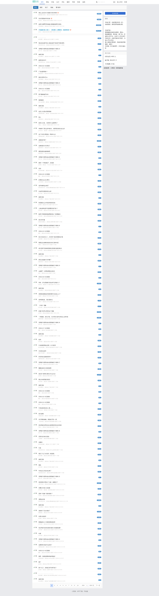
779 (99, 300)
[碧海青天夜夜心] (36, 221)
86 (100, 392)
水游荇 (40, 296)
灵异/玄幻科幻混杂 (44, 436)
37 (100, 323)
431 (99, 466)
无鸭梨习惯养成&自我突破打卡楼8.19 (49, 265)
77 (100, 175)
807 (99, 101)
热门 (46, 7)
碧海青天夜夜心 (42, 221)
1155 (99, 517)
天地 (52, 2)
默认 (35, 7)
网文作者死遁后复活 (44, 379)
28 (100, 386)
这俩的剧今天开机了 (44, 145)
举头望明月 (41, 56)
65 (100, 397)
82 (100, 232)
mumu (49, 56)
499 (99, 414)
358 (99, 420)
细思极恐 (41, 100)
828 (99, 346)
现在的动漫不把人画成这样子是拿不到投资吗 (51, 43)
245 (99, 563)
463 (99, 574)
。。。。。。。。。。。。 (46, 573)
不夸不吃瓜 (48, 296)
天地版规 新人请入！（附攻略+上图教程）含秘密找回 (54, 30)
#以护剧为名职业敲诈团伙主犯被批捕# (50, 527)
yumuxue (40, 130)
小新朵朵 (48, 518)
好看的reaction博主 (44, 180)
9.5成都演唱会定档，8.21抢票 (47, 345)
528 (99, 295)
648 (99, 129)
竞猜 (78, 2)
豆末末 (49, 79)
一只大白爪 (48, 164)
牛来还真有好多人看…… (46, 408)
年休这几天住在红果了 (45, 470)
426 (99, 203)
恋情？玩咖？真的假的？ (46, 493)
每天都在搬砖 (41, 170)
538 (99, 546)
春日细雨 (40, 39)
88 (100, 329)
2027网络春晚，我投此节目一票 (48, 419)
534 (99, 489)
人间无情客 (41, 181)
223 (99, 426)
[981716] (36, 49)
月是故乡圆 (41, 415)
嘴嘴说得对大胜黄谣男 (45, 368)
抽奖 (83, 2)
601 (99, 437)
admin (40, 31)
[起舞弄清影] (36, 318)
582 (99, 169)
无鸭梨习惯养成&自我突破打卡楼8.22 (49, 83)
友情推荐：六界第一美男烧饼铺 (113, 68)
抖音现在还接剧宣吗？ (45, 356)
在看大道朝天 (42, 516)
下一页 (98, 585)
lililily (47, 204)
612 (99, 118)
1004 (99, 141)
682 (99, 78)
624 (99, 112)
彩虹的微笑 (41, 79)
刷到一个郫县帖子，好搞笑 (46, 162)
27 (100, 198)
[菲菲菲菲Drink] (36, 44)
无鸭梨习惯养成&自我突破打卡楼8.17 (49, 362)
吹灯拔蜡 (41, 413)
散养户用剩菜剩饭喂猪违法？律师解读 (49, 214)
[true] (96, 2)
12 (100, 49)
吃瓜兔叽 (52, 353)
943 (99, 272)
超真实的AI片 (42, 60)
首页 (42, 2)
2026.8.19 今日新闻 (44, 231)
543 (99, 221)
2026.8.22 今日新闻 (44, 66)
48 (100, 506)
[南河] (36, 272)
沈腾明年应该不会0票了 (45, 545)
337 (99, 557)
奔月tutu (49, 524)
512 (99, 72)
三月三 (50, 444)
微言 (48, 50)
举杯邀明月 (52, 14)
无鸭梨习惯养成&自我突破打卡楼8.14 (49, 539)
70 (100, 403)
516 (99, 454)
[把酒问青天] (36, 72)
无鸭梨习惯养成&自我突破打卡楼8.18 (49, 322)
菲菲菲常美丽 (50, 307)
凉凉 (40, 168)
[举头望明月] (36, 55)
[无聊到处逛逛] (36, 112)
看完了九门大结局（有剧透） (47, 453)
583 (99, 209)
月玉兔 (51, 62)
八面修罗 (49, 381)
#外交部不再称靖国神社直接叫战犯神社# (50, 248)
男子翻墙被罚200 (43, 94)
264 (99, 124)
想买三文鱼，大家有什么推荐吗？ (48, 123)
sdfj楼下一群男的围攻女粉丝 (47, 271)
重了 (40, 562)
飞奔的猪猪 (47, 330)
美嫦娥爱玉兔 (50, 250)
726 (99, 352)
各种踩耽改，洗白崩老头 (46, 299)
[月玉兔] (36, 494)
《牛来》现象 (42, 305)
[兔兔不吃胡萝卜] (36, 352)
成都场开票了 (42, 140)
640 (99, 192)
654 (99, 357)
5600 (99, 19)
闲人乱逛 (50, 147)
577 (99, 306)
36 (100, 158)
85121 (99, 31)
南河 (39, 273)
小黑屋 (74, 591)
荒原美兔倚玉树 (42, 472)
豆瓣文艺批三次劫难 (44, 488)
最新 (41, 7)
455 (99, 61)
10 (78, 585)
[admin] (36, 31)
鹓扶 (39, 67)
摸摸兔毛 (50, 153)
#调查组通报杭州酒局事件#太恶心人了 (50, 294)
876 (99, 260)
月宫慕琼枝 (41, 26)
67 (100, 278)
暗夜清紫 (49, 438)
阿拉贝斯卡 (50, 181)
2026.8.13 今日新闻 (44, 550)
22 (100, 289)
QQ (114, 2)
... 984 (82, 585)
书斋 (73, 2)
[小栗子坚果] (36, 483)
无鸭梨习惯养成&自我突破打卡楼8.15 (49, 476)
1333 (99, 283)
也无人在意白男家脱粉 (45, 111)
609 (99, 494)
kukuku (40, 20)
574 (99, 409)
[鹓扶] (36, 67)
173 (99, 44)
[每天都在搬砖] (36, 169)
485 (99, 152)
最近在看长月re (43, 77)
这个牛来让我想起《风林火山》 (48, 134)
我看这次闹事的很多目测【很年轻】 (49, 242)
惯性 (40, 465)
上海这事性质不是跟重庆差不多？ (48, 208)
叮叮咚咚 (49, 467)
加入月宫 (119, 2)
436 (99, 95)
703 (99, 181)
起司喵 (40, 164)
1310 (99, 312)
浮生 (63, 2)
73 (100, 89)
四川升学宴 (42, 220)
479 (99, 249)
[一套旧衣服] (36, 420)
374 (99, 238)
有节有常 (50, 26)
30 (100, 84)
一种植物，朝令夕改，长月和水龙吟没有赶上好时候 (53, 316)
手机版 (86, 591)
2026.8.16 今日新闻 (44, 391)
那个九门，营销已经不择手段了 (48, 567)
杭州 (40, 339)
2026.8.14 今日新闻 (44, 402)
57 (100, 477)
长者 (40, 533)
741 (99, 163)
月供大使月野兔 (50, 575)
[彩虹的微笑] (36, 78)
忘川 (57, 2)
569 (99, 528)
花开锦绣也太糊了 (44, 185)
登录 (125, 2)
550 (99, 340)
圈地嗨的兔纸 (53, 187)
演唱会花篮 (42, 499)
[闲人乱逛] (36, 192)
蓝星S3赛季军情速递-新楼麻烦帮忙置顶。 (50, 24)
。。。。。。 (42, 37)
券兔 (47, 2)
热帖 (52, 7)
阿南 (49, 119)
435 (99, 523)
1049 (99, 500)
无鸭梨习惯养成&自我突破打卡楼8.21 (49, 157)
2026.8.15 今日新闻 (44, 396)
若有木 (40, 301)
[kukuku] (36, 19)
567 (99, 471)
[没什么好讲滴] (36, 101)
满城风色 (40, 512)
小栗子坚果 (41, 484)
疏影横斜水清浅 (42, 14)
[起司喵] (36, 164)
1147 (99, 374)
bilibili (48, 193)
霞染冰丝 (50, 290)
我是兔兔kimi (48, 67)
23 (100, 106)
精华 (58, 7)
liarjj (48, 267)
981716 (40, 50)
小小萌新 (49, 284)
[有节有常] (36, 95)
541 (99, 146)
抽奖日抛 (41, 54)
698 (99, 243)
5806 (99, 13)
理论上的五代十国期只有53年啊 (48, 12)
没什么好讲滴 (41, 102)
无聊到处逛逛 (41, 113)
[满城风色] (36, 511)
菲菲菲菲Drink (41, 45)
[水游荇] (36, 295)
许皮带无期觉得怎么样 (45, 191)
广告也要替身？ (43, 71)
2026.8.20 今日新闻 (44, 174)
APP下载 (80, 591)
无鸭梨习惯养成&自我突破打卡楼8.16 (49, 431)
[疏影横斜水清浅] (36, 14)
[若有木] (36, 300)
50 (100, 363)
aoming (48, 301)
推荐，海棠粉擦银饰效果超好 (47, 556)
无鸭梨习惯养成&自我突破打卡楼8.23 (49, 48)
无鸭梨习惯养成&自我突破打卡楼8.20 (49, 225)
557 (99, 443)
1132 (99, 511)
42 (100, 540)
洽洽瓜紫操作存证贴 (44, 18)
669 (99, 186)
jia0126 (49, 39)
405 (99, 380)
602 (99, 568)
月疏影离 (50, 142)
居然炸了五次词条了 (44, 510)
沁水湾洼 (49, 364)
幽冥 (68, 2)
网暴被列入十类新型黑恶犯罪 (47, 522)
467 (99, 215)
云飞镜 (49, 107)
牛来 (40, 448)
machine (51, 136)
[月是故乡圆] (36, 414)
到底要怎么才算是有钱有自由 (47, 202)
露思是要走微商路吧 (44, 151)
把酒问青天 (41, 73)
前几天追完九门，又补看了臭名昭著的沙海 (51, 237)
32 (100, 432)
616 (99, 449)
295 (99, 135)
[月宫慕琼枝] (36, 25)
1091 (99, 317)
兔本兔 (47, 31)
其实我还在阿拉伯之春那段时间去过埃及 (50, 425)
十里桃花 (48, 124)
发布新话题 (115, 13)
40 (100, 460)
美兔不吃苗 (50, 318)
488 (99, 369)
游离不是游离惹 (54, 472)
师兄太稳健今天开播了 (45, 259)
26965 (99, 25)
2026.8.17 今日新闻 (44, 328)
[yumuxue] (36, 129)
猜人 (40, 117)
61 (100, 67)
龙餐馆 (40, 442)
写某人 (40, 124)
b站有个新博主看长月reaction (47, 373)
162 (99, 38)
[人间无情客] (36, 181)
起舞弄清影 (52, 221)
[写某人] (36, 124)
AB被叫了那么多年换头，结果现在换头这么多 (52, 128)
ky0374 (48, 244)
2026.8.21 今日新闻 (44, 88)
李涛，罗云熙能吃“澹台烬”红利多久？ (49, 282)
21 (100, 55)
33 (100, 335)
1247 (99, 483)
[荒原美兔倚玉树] (36, 472)
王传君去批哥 (42, 351)
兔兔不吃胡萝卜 (42, 353)
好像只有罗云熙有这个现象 (46, 311)
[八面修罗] (36, 437)
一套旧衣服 (51, 102)
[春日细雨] (36, 38)
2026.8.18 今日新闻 (44, 277)
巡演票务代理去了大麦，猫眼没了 (48, 482)
